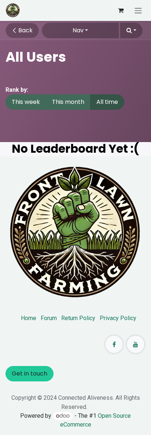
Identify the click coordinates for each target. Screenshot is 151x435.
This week (26, 102)
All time (107, 102)
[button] (131, 30)
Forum (49, 318)
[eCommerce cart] (120, 10)
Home (28, 318)
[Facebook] (114, 344)
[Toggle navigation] (138, 10)
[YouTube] (135, 344)
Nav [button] (78, 30)
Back (25, 30)
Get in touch (29, 373)
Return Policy (78, 318)
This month (68, 102)
